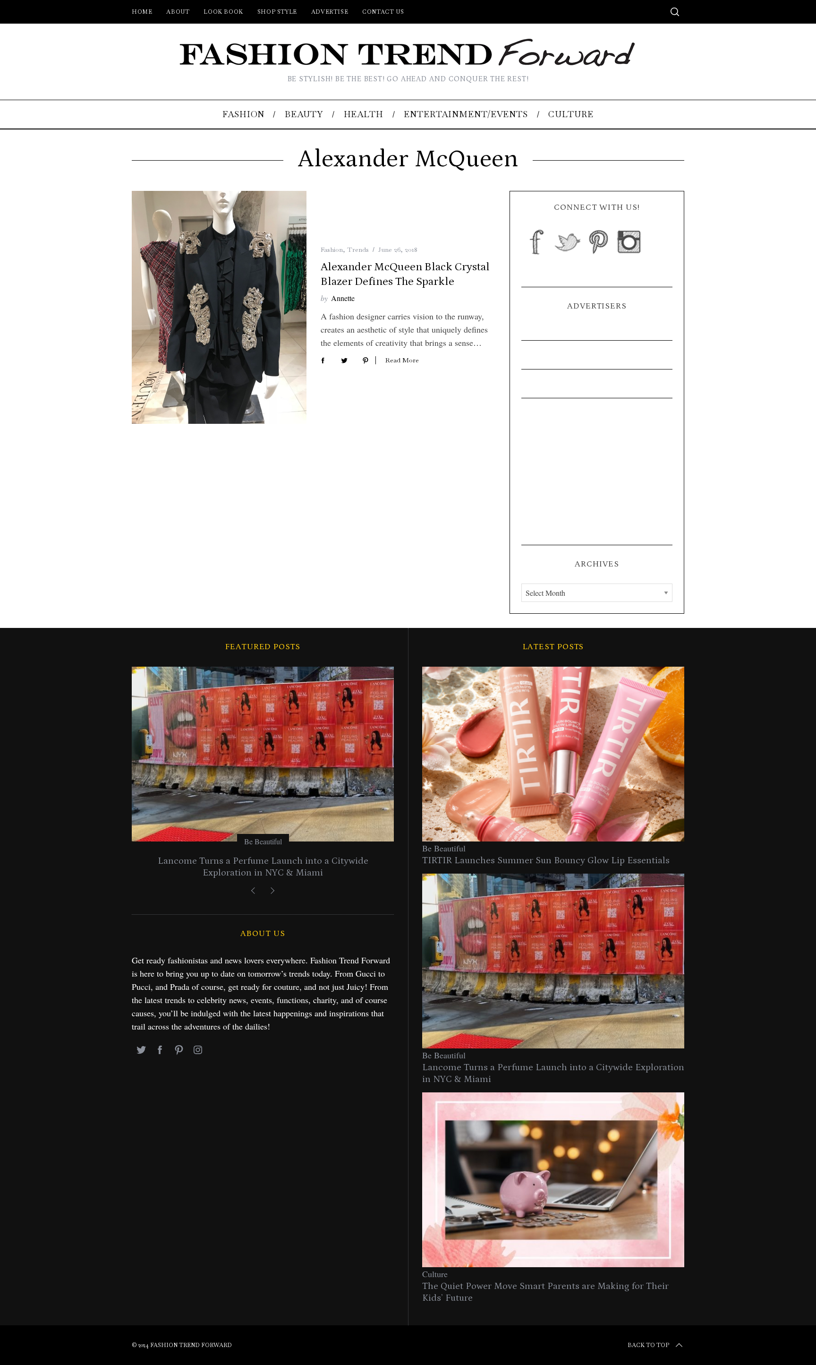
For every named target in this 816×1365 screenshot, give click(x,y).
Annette (343, 298)
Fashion (332, 249)
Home (142, 12)
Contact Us (383, 12)
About (177, 12)
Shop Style (277, 12)
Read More (402, 360)
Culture (435, 1273)
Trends (358, 249)
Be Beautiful (263, 841)
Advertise (329, 12)
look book (223, 12)
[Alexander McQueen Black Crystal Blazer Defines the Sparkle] (219, 307)
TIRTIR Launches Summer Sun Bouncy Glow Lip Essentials (546, 860)
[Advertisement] (596, 471)
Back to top (648, 1345)
